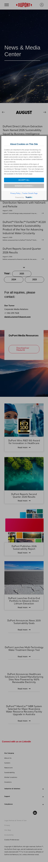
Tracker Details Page (30, 193)
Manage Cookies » (24, 186)
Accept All (24, 180)
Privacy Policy (15, 193)
